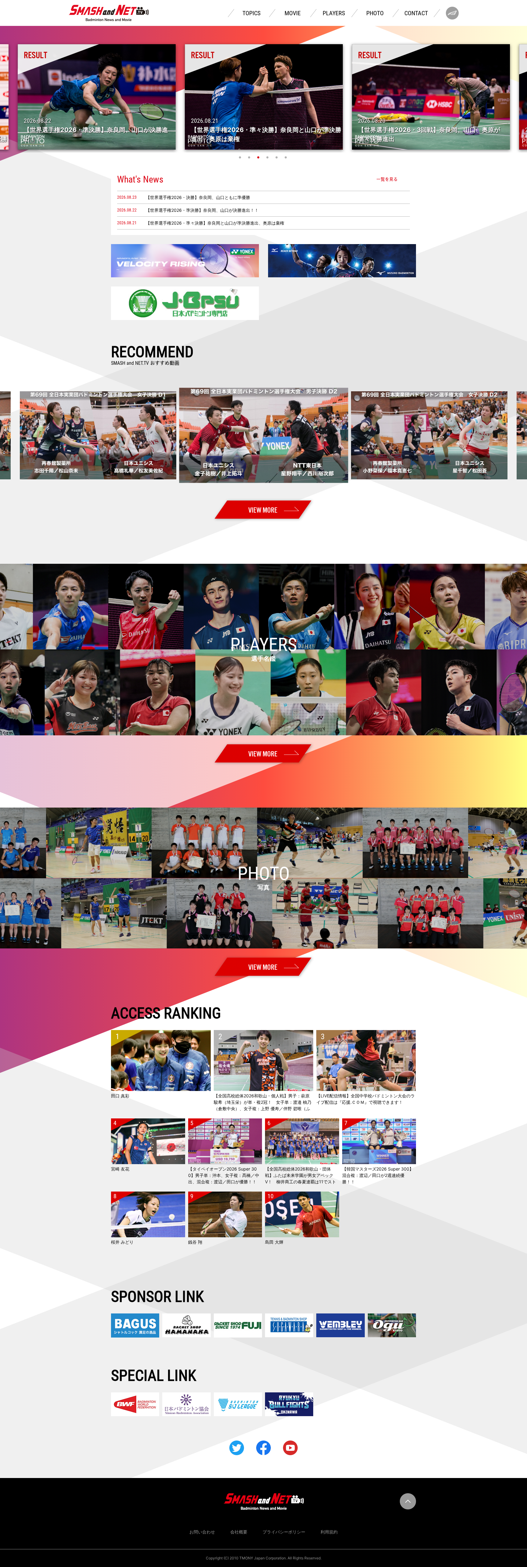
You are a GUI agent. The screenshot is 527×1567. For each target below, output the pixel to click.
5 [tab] (277, 157)
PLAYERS (334, 13)
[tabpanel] (263, 97)
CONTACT (416, 13)
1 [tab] (241, 157)
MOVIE (293, 13)
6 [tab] (286, 157)
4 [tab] (268, 157)
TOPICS (251, 13)
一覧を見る (387, 179)
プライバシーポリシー (284, 1531)
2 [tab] (250, 157)
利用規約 (329, 1531)
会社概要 (238, 1531)
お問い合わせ (202, 1531)
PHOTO (375, 13)
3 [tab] (259, 157)
